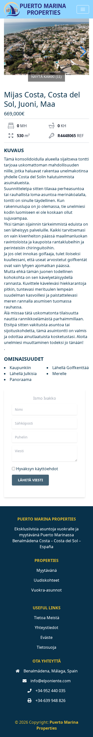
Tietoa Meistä (46, 617)
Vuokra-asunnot (46, 590)
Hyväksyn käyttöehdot (37, 468)
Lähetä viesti (30, 480)
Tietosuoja (46, 647)
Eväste (46, 637)
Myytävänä (46, 570)
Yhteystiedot (46, 627)
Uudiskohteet (46, 580)
